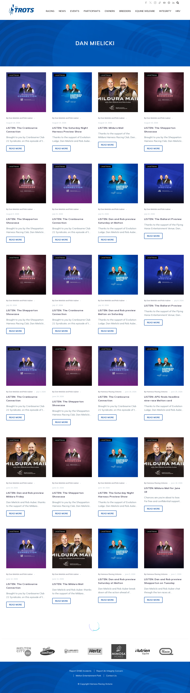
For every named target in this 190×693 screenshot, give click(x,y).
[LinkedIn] (173, 2)
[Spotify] (169, 2)
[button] (177, 2)
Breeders (125, 11)
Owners (110, 11)
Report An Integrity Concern (109, 671)
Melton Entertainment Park (88, 675)
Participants (92, 11)
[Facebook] (146, 2)
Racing (50, 11)
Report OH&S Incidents (80, 671)
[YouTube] (164, 2)
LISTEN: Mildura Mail (111, 127)
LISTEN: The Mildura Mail (67, 584)
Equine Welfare (145, 11)
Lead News (14, 75)
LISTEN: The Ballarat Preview (163, 219)
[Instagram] (155, 2)
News (62, 11)
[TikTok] (160, 2)
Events (74, 11)
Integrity (165, 11)
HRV (178, 11)
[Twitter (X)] (150, 2)
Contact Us (111, 675)
